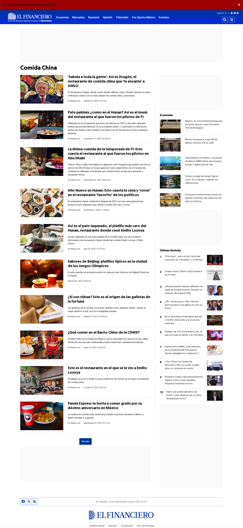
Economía (62, 17)
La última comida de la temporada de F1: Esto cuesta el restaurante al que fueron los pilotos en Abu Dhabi (108, 154)
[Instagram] (232, 13)
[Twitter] (229, 13)
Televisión (122, 17)
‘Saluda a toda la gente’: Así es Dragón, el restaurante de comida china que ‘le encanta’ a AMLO (106, 81)
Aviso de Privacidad (145, 526)
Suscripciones (127, 526)
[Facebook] (226, 13)
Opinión (107, 17)
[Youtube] (235, 13)
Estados (164, 17)
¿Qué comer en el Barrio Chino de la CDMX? (104, 333)
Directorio (112, 526)
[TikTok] (238, 13)
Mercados (78, 17)
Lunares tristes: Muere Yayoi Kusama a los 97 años (29, 5)
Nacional (93, 17)
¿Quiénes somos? (97, 526)
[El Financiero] (30, 17)
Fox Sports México (143, 17)
